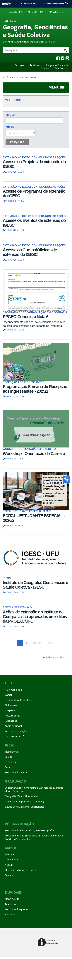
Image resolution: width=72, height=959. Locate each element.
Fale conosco (12, 914)
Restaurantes (12, 715)
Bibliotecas (11, 705)
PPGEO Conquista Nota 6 (25, 316)
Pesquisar (17, 142)
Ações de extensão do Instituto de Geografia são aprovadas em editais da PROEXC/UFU (35, 617)
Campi (8, 694)
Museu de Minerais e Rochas (21, 870)
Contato (44, 68)
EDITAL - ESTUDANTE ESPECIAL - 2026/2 (34, 518)
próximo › (37, 643)
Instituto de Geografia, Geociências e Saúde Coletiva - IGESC (35, 585)
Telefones (35, 65)
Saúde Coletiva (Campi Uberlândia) (24, 806)
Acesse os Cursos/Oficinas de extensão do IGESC (30, 252)
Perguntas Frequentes (57, 65)
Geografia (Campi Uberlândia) (21, 796)
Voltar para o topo (55, 657)
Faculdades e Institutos (18, 700)
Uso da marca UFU (15, 736)
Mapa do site (56, 11)
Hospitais (10, 710)
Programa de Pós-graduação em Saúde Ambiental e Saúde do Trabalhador (34, 837)
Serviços (19, 65)
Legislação (11, 762)
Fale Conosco (62, 68)
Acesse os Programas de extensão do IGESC (34, 193)
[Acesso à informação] (48, 942)
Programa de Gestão (16, 772)
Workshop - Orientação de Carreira (34, 453)
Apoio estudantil (14, 726)
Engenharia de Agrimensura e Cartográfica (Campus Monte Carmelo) (34, 789)
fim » (50, 643)
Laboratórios (12, 859)
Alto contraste (37, 11)
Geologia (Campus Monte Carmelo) (24, 801)
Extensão (10, 854)
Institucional (11, 751)
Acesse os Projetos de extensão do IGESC (34, 164)
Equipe (9, 756)
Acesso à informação (56, 3)
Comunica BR (28, 3)
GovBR (5, 2)
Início (23, 77)
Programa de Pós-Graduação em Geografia (29, 830)
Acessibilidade (17, 11)
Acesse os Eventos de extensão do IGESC (34, 222)
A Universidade (13, 689)
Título (10, 114)
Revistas (9, 875)
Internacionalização (16, 731)
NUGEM (9, 864)
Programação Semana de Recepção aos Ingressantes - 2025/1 (35, 389)
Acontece (33, 77)
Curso (10, 127)
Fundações (11, 720)
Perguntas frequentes (17, 909)
